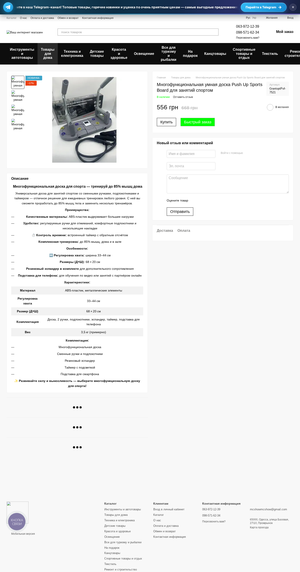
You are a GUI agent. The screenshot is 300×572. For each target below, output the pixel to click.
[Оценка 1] (195, 200)
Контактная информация (98, 18)
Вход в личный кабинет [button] (168, 509)
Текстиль (270, 54)
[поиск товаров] (215, 32)
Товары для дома (47, 53)
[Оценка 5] (223, 200)
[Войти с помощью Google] (254, 153)
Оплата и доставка (42, 18)
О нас (23, 18)
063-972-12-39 (247, 26)
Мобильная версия (23, 533)
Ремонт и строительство (120, 569)
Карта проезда (259, 527)
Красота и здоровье (118, 53)
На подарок (190, 53)
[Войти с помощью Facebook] (247, 153)
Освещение (144, 54)
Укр (254, 17)
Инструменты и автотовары (22, 53)
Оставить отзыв (183, 97)
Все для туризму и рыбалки (168, 53)
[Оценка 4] (216, 200)
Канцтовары (215, 54)
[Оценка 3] (209, 200)
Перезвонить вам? (247, 37)
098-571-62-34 (247, 32)
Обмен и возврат (68, 18)
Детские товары (97, 53)
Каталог (11, 18)
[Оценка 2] (202, 200)
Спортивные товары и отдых (244, 53)
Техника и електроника (72, 53)
